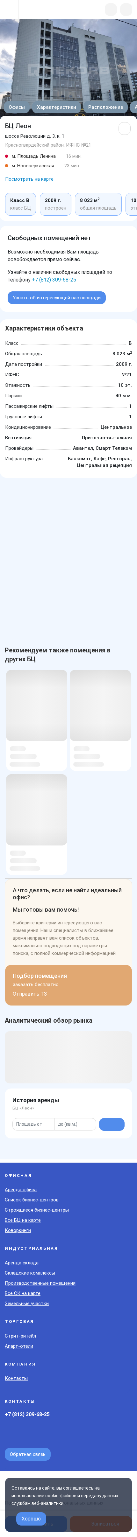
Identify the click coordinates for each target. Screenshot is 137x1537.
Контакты (16, 1378)
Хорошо (31, 1519)
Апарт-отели (19, 1346)
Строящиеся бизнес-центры (37, 1210)
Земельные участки (27, 1303)
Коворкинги (18, 1230)
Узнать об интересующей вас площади (57, 298)
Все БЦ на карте (23, 1220)
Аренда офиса (21, 1190)
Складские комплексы (30, 1273)
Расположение (105, 107)
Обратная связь (28, 1454)
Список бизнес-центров (32, 1200)
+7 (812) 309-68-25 (54, 280)
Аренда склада (22, 1263)
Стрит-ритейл (20, 1336)
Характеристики (56, 107)
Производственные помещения (40, 1283)
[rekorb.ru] (38, 10)
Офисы (17, 107)
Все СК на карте (22, 1293)
